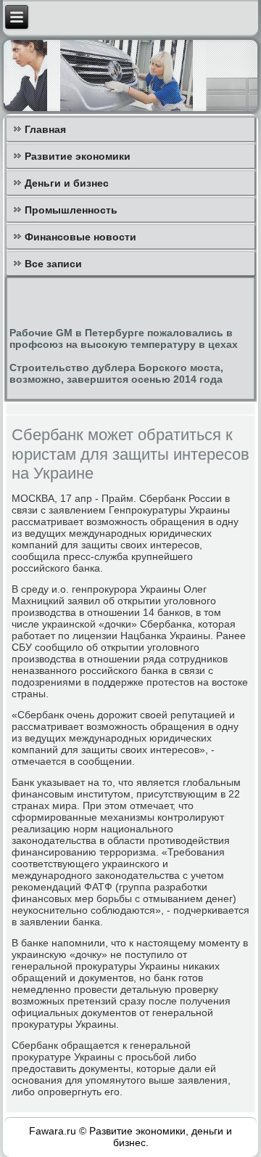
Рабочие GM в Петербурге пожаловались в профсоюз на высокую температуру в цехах (123, 338)
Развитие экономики (77, 156)
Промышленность (71, 210)
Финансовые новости (80, 237)
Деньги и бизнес (67, 183)
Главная (45, 129)
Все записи (53, 263)
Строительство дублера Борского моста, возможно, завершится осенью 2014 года (116, 373)
